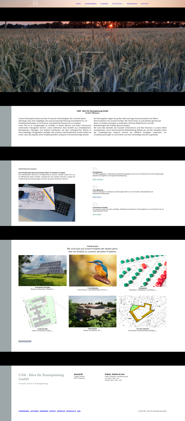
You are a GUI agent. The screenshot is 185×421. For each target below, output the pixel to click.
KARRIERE (104, 4)
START (78, 4)
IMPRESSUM (61, 411)
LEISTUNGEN (117, 4)
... (54, 289)
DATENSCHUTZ (71, 411)
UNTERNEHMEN (91, 4)
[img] (35, 6)
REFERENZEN (132, 4)
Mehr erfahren (98, 179)
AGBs (79, 411)
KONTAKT (145, 4)
